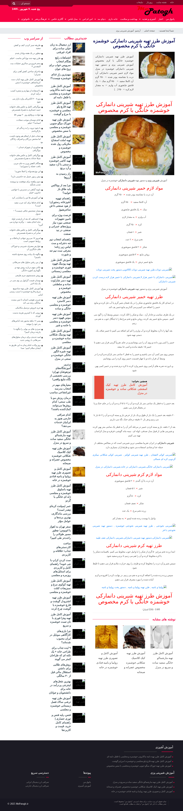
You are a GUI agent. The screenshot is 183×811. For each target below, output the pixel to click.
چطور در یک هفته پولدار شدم (28, 53)
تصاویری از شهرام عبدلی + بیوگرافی (29, 149)
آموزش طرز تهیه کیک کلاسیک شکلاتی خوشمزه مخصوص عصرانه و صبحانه (134, 663)
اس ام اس (87, 19)
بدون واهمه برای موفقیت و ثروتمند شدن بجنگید (25, 183)
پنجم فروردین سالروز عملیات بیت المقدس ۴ (25, 65)
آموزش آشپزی (84, 786)
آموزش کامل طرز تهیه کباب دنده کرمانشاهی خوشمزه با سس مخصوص (27, 82)
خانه (172, 2)
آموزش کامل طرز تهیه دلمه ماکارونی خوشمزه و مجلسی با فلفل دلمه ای (139, 756)
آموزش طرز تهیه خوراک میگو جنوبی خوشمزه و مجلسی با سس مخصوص (139, 766)
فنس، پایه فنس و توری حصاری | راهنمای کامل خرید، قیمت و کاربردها (61, 722)
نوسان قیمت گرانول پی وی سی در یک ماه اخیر (25, 282)
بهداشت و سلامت (128, 19)
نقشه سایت (161, 2)
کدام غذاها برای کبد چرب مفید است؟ (27, 204)
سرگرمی (170, 24)
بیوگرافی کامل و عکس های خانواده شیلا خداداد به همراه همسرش (25, 157)
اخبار (161, 19)
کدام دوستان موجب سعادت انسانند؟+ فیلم (28, 121)
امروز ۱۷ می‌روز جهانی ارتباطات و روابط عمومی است (25, 239)
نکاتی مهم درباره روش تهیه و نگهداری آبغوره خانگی (28, 269)
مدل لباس (73, 19)
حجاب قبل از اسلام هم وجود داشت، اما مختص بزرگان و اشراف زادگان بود (26, 139)
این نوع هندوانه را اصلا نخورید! (28, 171)
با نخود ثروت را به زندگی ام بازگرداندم (29, 129)
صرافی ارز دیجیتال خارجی (37, 786)
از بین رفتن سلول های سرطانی (27, 262)
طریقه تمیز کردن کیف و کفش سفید (27, 46)
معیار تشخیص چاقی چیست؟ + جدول (27, 212)
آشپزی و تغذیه (149, 19)
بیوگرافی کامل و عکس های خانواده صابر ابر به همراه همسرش (25, 231)
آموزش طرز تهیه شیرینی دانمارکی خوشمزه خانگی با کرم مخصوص (134, 43)
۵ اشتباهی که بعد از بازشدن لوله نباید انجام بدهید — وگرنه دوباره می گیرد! (26, 222)
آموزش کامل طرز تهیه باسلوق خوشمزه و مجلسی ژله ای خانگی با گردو (60, 493)
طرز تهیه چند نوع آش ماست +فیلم (25, 58)
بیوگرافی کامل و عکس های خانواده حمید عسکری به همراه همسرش (25, 108)
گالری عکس (57, 19)
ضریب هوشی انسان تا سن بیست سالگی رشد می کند (26, 301)
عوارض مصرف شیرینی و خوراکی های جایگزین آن (26, 247)
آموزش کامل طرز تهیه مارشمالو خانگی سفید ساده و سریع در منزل (143, 782)
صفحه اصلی (149, 30)
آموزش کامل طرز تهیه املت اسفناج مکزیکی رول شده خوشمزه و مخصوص (61, 144)
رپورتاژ (150, 2)
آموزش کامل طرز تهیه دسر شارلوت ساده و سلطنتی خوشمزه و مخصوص (61, 284)
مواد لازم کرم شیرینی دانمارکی (134, 474)
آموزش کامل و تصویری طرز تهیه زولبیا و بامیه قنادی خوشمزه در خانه (142, 791)
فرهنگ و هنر (40, 19)
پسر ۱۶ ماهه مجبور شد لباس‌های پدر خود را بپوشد (26, 322)
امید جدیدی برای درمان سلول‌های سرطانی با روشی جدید (26, 338)
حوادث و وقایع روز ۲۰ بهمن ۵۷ (27, 115)
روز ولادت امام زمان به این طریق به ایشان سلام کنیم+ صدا (25, 346)
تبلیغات (140, 2)
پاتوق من (170, 19)
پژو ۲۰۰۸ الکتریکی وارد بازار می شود (26, 100)
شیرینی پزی (153, 180)
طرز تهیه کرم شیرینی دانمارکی (134, 545)
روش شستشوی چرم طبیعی (28, 275)
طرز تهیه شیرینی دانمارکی (125, 104)
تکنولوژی (25, 19)
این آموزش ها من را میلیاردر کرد (26, 197)
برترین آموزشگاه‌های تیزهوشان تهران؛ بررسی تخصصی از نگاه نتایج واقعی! (60, 372)
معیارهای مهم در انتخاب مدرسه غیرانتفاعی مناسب (60, 388)
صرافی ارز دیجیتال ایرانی (37, 782)
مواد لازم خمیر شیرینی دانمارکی (134, 188)
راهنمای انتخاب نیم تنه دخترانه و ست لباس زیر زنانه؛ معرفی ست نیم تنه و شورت (60, 247)
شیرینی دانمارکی (126, 180)
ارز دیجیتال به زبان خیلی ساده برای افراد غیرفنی (60, 48)
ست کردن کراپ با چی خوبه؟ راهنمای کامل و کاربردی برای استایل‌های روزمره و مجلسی (60, 568)
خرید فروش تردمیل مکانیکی (28, 308)
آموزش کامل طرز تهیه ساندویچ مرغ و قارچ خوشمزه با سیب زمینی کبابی (26, 291)
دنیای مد (102, 19)
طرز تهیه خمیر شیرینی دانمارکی (134, 296)
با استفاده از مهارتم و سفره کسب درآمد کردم (25, 92)
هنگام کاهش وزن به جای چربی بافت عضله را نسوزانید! (27, 165)
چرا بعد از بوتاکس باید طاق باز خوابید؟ (61, 189)
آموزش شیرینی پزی (125, 30)
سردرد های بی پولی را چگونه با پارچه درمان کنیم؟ (27, 330)
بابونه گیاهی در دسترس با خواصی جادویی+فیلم (26, 191)
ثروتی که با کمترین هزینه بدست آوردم (27, 314)
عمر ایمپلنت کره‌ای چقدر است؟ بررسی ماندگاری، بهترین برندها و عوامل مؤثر (60, 513)
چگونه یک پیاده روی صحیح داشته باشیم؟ (26, 255)
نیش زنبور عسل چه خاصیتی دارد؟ (26, 176)
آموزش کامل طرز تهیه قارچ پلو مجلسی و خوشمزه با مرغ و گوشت (142, 761)
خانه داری (113, 19)
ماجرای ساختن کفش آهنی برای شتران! (27, 73)
